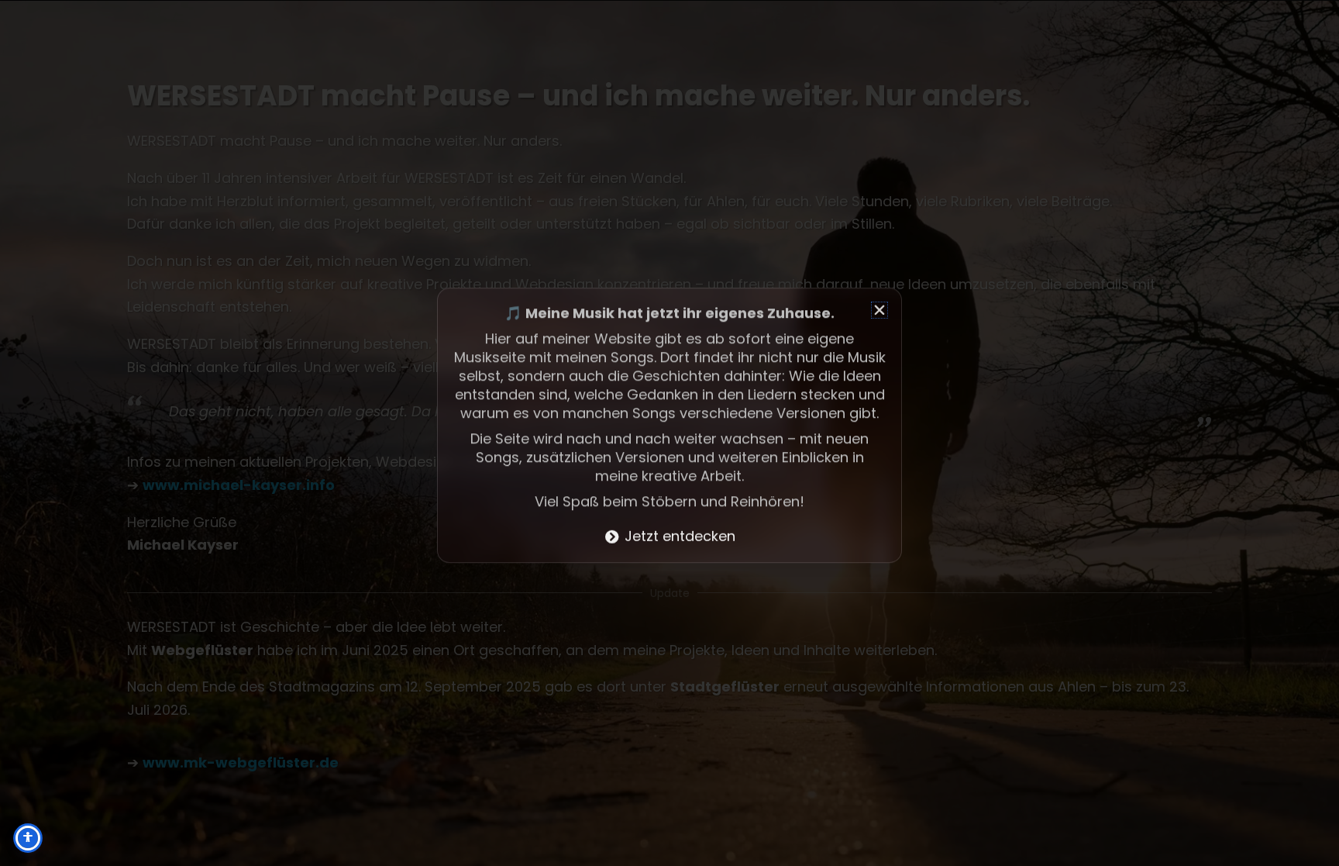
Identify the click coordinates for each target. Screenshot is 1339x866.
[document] (669, 433)
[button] (879, 310)
